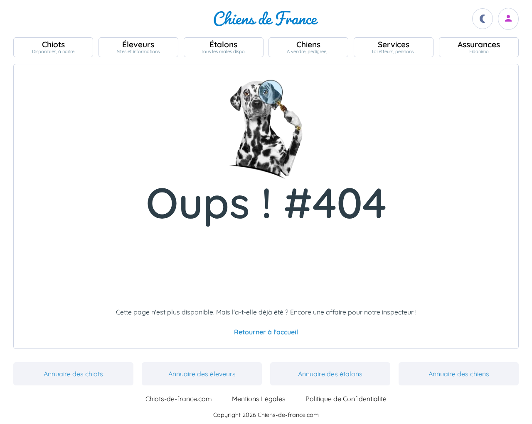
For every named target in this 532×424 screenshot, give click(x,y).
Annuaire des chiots (73, 374)
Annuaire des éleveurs (202, 374)
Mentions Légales (259, 399)
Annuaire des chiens (459, 374)
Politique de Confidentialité (346, 399)
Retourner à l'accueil (266, 332)
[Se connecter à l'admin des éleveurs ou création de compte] (508, 18)
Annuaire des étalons (330, 374)
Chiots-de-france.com (178, 399)
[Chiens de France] (266, 19)
